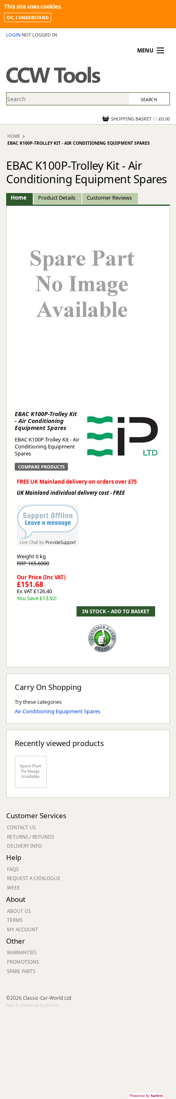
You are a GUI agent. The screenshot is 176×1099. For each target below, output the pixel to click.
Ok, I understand (28, 17)
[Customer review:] (102, 637)
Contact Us (21, 827)
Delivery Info (24, 845)
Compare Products (41, 467)
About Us (19, 911)
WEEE (13, 887)
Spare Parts (21, 971)
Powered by (146, 1096)
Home (13, 136)
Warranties (21, 952)
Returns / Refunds (30, 836)
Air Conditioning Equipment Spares (57, 711)
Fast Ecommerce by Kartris (32, 1005)
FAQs (12, 869)
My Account (22, 929)
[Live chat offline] (48, 521)
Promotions (23, 961)
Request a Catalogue (34, 878)
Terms (15, 920)
